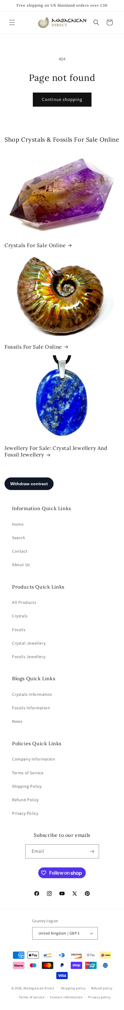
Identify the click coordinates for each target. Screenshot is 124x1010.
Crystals (20, 616)
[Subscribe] (92, 851)
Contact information (66, 997)
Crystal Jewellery (28, 643)
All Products (24, 602)
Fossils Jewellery (28, 656)
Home (17, 524)
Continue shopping (62, 99)
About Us (21, 564)
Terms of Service (28, 772)
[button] (12, 22)
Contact (19, 551)
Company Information (33, 759)
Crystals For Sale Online (35, 245)
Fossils (18, 629)
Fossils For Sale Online (33, 347)
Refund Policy (25, 799)
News (17, 721)
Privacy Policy (25, 813)
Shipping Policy (27, 786)
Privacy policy (99, 997)
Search (18, 537)
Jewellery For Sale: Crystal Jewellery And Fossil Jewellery (56, 451)
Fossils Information (31, 707)
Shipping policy (73, 988)
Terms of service (31, 997)
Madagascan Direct (38, 988)
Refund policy (102, 988)
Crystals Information (32, 694)
